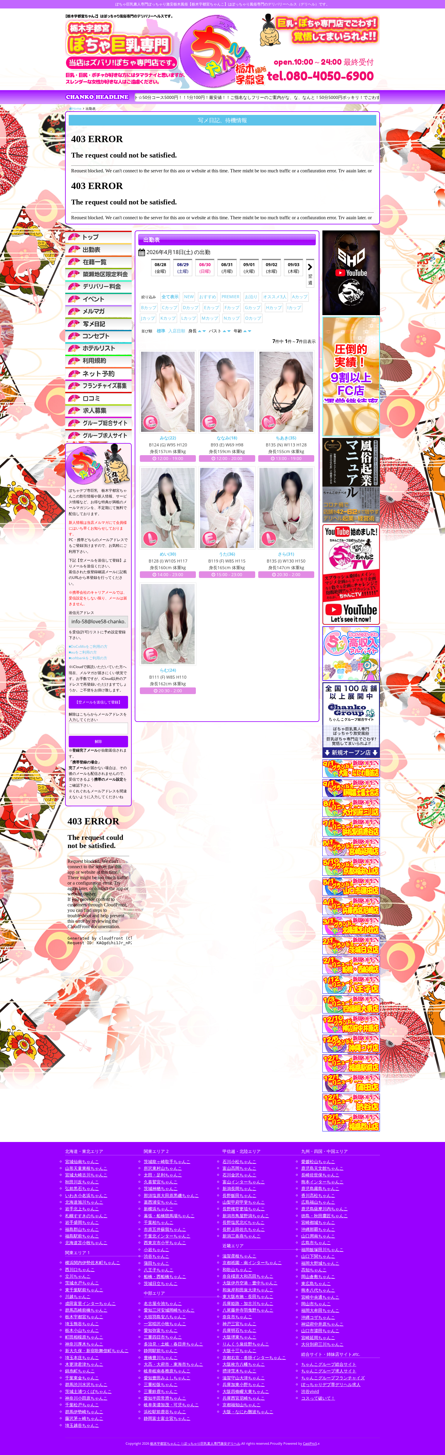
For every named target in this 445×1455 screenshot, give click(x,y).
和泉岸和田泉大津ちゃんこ (247, 1290)
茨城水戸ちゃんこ (82, 1283)
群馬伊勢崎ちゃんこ (84, 1411)
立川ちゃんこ (78, 1276)
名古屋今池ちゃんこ (163, 1303)
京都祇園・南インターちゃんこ (252, 1262)
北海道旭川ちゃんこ (84, 1202)
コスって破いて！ (318, 1398)
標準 (161, 331)
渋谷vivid (310, 1391)
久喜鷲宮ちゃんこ (161, 1182)
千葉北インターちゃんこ (167, 1236)
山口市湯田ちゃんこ (320, 1330)
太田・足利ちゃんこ (163, 1175)
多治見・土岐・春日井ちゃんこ (173, 1344)
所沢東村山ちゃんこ (163, 1168)
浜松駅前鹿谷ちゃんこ (165, 1411)
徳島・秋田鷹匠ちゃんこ (324, 1215)
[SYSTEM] (98, 274)
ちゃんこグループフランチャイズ (333, 1378)
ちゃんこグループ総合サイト (328, 1364)
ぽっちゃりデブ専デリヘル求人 (331, 1384)
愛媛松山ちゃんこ (318, 1161)
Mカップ (210, 318)
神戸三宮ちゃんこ (239, 1323)
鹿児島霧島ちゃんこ (320, 1188)
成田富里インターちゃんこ (90, 1303)
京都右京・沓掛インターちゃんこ (254, 1357)
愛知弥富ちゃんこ (161, 1330)
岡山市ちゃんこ (316, 1304)
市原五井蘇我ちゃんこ (165, 1229)
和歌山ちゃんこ (237, 1269)
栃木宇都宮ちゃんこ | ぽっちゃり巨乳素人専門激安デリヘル (195, 1443)
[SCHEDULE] (98, 249)
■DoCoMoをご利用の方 (88, 646)
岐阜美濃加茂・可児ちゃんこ (171, 1405)
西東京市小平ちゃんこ (165, 1242)
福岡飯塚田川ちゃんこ (322, 1249)
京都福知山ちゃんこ (241, 1405)
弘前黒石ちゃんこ (82, 1188)
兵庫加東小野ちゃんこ (243, 1384)
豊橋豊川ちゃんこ (161, 1357)
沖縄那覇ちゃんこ (318, 1229)
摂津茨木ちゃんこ (239, 1371)
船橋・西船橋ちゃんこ (165, 1276)
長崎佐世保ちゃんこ (320, 1175)
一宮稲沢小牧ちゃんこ (165, 1323)
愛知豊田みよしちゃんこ (167, 1378)
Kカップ (168, 318)
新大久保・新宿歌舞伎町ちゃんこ (97, 1350)
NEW (189, 296)
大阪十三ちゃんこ (239, 1350)
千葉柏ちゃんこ (158, 1222)
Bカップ (149, 307)
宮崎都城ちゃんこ (318, 1222)
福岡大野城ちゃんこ (320, 1263)
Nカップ (232, 318)
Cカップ (169, 307)
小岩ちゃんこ (156, 1249)
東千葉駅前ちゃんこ (84, 1290)
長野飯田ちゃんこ (239, 1195)
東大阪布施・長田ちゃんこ (247, 1296)
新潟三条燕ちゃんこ (241, 1236)
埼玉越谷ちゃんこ (82, 1425)
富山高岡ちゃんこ (239, 1168)
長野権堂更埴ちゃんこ (243, 1209)
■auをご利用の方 (83, 652)
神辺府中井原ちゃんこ (322, 1324)
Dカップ (191, 307)
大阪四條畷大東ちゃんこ (245, 1391)
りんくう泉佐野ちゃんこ (245, 1344)
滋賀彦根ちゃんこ (239, 1256)
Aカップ (300, 296)
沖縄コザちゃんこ (318, 1317)
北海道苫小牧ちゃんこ (86, 1242)
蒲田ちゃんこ (156, 1263)
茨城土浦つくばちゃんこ (88, 1391)
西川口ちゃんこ (80, 1269)
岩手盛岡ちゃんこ (82, 1222)
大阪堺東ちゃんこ (239, 1337)
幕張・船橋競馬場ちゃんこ (169, 1215)
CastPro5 (310, 1443)
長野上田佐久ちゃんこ (243, 1229)
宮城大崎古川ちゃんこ (86, 1175)
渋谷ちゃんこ (156, 1256)
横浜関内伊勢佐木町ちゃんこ (92, 1262)
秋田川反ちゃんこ (82, 1182)
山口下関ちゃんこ (318, 1256)
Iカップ (294, 307)
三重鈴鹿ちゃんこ (161, 1391)
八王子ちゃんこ (158, 1270)
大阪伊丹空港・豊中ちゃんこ (250, 1283)
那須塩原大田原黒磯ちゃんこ (171, 1195)
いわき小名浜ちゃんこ (86, 1195)
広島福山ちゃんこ (318, 1202)
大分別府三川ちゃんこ (322, 1344)
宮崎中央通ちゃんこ (320, 1297)
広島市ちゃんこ (316, 1242)
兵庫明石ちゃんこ (239, 1330)
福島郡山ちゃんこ (82, 1229)
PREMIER (230, 296)
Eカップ (211, 307)
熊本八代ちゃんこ (318, 1290)
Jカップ (148, 318)
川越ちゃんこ (78, 1296)
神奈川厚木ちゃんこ (84, 1344)
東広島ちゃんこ (316, 1283)
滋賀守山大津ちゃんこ (243, 1378)
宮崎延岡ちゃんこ (318, 1337)
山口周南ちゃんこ (318, 1236)
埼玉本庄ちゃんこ (82, 1357)
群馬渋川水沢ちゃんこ (86, 1384)
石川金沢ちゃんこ (239, 1175)
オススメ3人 (275, 296)
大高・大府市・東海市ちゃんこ (173, 1364)
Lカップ (188, 318)
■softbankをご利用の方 (88, 658)
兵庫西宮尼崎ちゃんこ (243, 1398)
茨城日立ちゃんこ (161, 1283)
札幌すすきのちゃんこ (86, 1215)
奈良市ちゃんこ (237, 1317)
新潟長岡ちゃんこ (239, 1188)
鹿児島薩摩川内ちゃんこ (324, 1209)
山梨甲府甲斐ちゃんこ (243, 1202)
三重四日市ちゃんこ (163, 1337)
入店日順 (176, 331)
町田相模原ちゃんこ (84, 1337)
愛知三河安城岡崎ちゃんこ (169, 1310)
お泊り (251, 296)
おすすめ (207, 296)
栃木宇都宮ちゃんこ (84, 1317)
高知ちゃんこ (314, 1270)
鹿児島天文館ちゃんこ (322, 1168)
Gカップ (253, 307)
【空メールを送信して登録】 (98, 702)
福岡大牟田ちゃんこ (320, 1310)
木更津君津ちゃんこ (84, 1364)
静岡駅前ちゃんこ (161, 1350)
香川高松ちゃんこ (318, 1195)
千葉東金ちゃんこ (82, 1378)
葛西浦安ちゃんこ (161, 1202)
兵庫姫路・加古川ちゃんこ (247, 1303)
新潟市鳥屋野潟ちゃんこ (245, 1215)
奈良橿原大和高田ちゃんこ (247, 1276)
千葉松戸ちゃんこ (82, 1405)
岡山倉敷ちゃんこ (318, 1276)
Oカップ (253, 318)
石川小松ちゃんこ (239, 1161)
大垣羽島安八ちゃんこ (165, 1317)
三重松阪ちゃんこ (161, 1384)
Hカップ (274, 307)
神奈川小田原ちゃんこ (86, 1398)
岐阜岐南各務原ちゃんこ (167, 1371)
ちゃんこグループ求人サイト (328, 1371)
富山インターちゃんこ (243, 1182)
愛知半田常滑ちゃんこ (165, 1398)
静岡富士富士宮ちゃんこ (167, 1418)
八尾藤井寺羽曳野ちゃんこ (247, 1310)
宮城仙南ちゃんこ (82, 1161)
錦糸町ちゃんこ (80, 1371)
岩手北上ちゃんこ (82, 1209)
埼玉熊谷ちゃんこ (82, 1323)
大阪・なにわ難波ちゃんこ (247, 1411)
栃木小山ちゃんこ (82, 1330)
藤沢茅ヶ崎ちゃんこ (84, 1418)
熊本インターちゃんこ (322, 1182)
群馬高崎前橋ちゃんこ (86, 1310)
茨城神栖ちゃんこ (161, 1188)
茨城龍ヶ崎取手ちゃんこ (167, 1161)
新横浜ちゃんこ (158, 1209)
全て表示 (170, 296)
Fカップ (232, 307)
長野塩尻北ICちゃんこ (243, 1222)
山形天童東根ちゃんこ (86, 1168)
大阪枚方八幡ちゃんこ (243, 1364)
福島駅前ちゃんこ (82, 1236)
